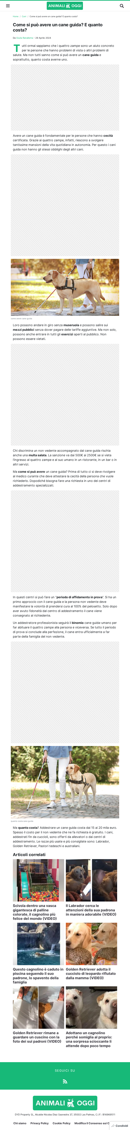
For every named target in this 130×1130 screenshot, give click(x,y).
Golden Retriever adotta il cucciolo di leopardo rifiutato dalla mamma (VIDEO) (91, 973)
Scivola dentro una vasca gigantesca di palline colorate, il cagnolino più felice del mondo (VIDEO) (35, 912)
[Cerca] (122, 6)
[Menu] (8, 6)
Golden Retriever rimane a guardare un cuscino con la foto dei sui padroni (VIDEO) (37, 1037)
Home (15, 16)
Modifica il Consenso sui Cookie (95, 1123)
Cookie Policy (61, 1123)
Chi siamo (19, 1123)
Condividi (122, 1125)
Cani (24, 16)
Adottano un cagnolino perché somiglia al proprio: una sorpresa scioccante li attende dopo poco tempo (89, 1039)
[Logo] (65, 6)
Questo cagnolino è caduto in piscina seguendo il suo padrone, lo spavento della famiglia (38, 975)
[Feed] (65, 1081)
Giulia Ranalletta (24, 37)
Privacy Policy (39, 1123)
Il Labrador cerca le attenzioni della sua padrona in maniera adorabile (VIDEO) (91, 910)
